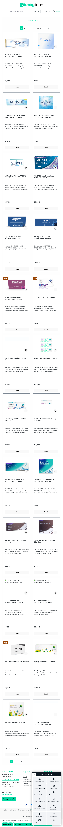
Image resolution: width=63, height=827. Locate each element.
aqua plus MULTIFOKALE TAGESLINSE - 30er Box (43, 237)
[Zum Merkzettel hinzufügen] (26, 46)
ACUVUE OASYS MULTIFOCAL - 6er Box (16, 177)
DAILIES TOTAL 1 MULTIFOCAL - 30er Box (16, 541)
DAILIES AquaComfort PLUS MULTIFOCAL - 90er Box (44, 480)
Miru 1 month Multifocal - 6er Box (17, 661)
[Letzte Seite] (31, 28)
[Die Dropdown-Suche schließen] (39, 11)
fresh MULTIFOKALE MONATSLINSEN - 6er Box (14, 602)
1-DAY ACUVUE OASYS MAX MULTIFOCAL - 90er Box (44, 116)
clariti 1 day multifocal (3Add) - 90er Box (45, 419)
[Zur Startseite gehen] (31, 5)
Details (17, 87)
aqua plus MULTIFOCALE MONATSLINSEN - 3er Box (14, 237)
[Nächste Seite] (28, 28)
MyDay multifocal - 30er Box (44, 661)
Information (48, 772)
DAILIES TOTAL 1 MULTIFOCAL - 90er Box (45, 541)
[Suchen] (35, 11)
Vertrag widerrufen (9, 799)
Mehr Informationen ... (8, 822)
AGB (24, 774)
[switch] (40, 780)
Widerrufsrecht (27, 786)
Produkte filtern (32, 21)
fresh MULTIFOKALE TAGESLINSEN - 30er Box (43, 602)
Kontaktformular (7, 794)
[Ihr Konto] (50, 11)
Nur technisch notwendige (23, 825)
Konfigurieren (7, 825)
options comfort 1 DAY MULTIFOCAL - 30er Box (43, 723)
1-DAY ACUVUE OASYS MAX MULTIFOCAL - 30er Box (15, 116)
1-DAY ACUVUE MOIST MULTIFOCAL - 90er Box (42, 55)
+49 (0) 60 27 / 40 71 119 (10, 780)
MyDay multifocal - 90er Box (15, 722)
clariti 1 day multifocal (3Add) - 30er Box (16, 419)
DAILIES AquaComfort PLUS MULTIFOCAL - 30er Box (15, 480)
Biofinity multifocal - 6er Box (44, 297)
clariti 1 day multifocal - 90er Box (46, 358)
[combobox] (21, 11)
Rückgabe (26, 783)
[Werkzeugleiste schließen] (34, 774)
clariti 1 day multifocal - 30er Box (15, 359)
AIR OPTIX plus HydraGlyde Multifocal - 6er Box (44, 177)
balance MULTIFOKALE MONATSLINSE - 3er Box (13, 298)
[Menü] (4, 11)
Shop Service (27, 772)
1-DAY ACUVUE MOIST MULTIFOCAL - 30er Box (13, 55)
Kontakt (25, 777)
